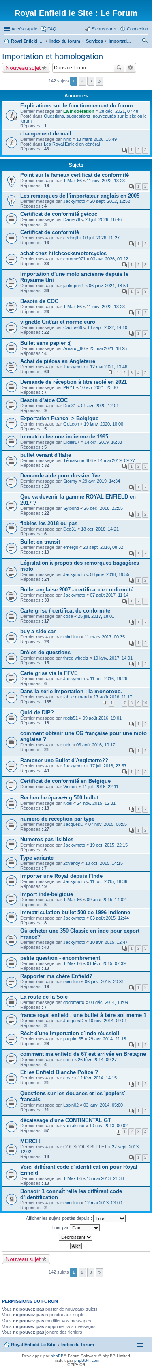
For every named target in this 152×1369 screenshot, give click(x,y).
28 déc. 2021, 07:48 (118, 111)
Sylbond (71, 508)
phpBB (57, 1356)
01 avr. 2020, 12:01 (100, 405)
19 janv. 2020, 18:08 (103, 423)
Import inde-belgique (46, 894)
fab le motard (76, 696)
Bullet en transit (40, 542)
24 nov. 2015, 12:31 (96, 803)
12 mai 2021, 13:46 (108, 366)
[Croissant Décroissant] (76, 1237)
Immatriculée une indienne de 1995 (64, 437)
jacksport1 (73, 285)
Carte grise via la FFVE (49, 673)
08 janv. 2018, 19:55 (109, 574)
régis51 (70, 718)
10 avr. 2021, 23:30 (99, 387)
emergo (70, 547)
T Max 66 (72, 180)
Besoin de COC (39, 301)
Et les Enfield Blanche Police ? (59, 1072)
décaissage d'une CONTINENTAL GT (65, 1120)
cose (68, 616)
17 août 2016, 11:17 (113, 696)
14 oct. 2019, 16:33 (103, 442)
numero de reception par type (57, 819)
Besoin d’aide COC (44, 400)
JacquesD (73, 824)
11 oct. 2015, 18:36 (108, 881)
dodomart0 (73, 1002)
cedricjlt (70, 237)
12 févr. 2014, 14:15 (97, 1077)
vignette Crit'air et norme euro (57, 322)
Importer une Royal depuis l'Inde (61, 876)
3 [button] (91, 81)
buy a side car (38, 631)
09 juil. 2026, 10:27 (101, 237)
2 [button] (82, 81)
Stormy (70, 481)
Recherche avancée (130, 68)
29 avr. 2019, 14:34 (101, 481)
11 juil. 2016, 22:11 (100, 786)
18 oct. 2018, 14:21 (100, 529)
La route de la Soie (44, 997)
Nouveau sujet (23, 67)
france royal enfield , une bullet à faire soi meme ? (83, 1015)
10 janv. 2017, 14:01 (113, 657)
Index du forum (77, 1344)
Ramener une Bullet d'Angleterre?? (64, 760)
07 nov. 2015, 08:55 (107, 824)
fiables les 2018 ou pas (48, 523)
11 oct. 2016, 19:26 (108, 678)
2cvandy (71, 863)
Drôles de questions (45, 652)
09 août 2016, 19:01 (102, 718)
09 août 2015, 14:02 (106, 899)
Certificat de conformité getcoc (58, 214)
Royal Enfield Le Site (33, 1344)
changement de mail (45, 134)
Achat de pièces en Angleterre (57, 361)
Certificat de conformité (49, 232)
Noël (67, 803)
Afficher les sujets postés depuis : (59, 1218)
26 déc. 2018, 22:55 (103, 508)
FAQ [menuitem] (51, 28)
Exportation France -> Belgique (59, 418)
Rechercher (119, 68)
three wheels (75, 657)
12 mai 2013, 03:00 (103, 1202)
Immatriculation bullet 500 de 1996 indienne (75, 912)
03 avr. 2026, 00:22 (109, 258)
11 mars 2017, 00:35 (105, 636)
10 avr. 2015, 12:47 (109, 942)
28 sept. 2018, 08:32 (103, 547)
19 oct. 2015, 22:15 (109, 844)
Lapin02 (71, 1105)
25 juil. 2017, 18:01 (96, 616)
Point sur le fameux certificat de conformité (74, 175)
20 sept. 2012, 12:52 (110, 201)
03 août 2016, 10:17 (95, 744)
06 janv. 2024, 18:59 (108, 285)
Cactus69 (72, 327)
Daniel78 (71, 219)
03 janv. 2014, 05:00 (103, 1105)
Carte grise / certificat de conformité (65, 611)
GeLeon (71, 423)
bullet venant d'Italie (45, 455)
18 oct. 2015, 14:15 (104, 863)
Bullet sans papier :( (45, 343)
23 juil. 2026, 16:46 (103, 219)
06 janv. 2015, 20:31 (104, 981)
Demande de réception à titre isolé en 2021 (73, 382)
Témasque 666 (78, 460)
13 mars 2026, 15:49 (96, 139)
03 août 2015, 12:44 (109, 918)
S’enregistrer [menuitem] (104, 28)
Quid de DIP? (37, 712)
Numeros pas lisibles (46, 839)
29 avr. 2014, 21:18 (107, 1038)
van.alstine (73, 1125)
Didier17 (71, 442)
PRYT (69, 387)
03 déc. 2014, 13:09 (108, 1002)
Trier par (60, 1227)
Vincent (70, 786)
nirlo (67, 139)
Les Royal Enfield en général (72, 144)
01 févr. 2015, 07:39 (106, 963)
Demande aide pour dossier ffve (60, 476)
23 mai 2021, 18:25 (108, 348)
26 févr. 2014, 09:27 (97, 1059)
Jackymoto (74, 201)
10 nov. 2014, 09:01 (107, 1020)
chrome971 (74, 258)
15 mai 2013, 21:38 (105, 1178)
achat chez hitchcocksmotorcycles (63, 253)
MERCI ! (30, 1141)
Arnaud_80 (74, 348)
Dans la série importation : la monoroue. (71, 691)
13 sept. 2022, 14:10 (107, 327)
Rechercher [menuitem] (144, 42)
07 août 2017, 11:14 (109, 595)
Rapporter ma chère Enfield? (56, 976)
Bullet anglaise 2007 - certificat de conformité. (77, 590)
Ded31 (69, 405)
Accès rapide (24, 28)
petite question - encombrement (60, 958)
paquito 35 (73, 1038)
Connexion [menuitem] (137, 28)
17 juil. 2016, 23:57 (108, 765)
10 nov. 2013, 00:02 (108, 1125)
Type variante (37, 858)
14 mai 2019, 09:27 (116, 460)
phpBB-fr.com (86, 1360)
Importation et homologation (52, 56)
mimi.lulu (71, 636)
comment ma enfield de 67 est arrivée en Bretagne (83, 1054)
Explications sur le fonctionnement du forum (76, 106)
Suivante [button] (99, 81)
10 (145, 703)
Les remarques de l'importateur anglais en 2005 (79, 196)
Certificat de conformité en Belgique (65, 781)
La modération (78, 111)
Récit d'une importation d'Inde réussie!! (69, 1033)
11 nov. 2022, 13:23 (106, 180)
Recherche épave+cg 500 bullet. (60, 798)
